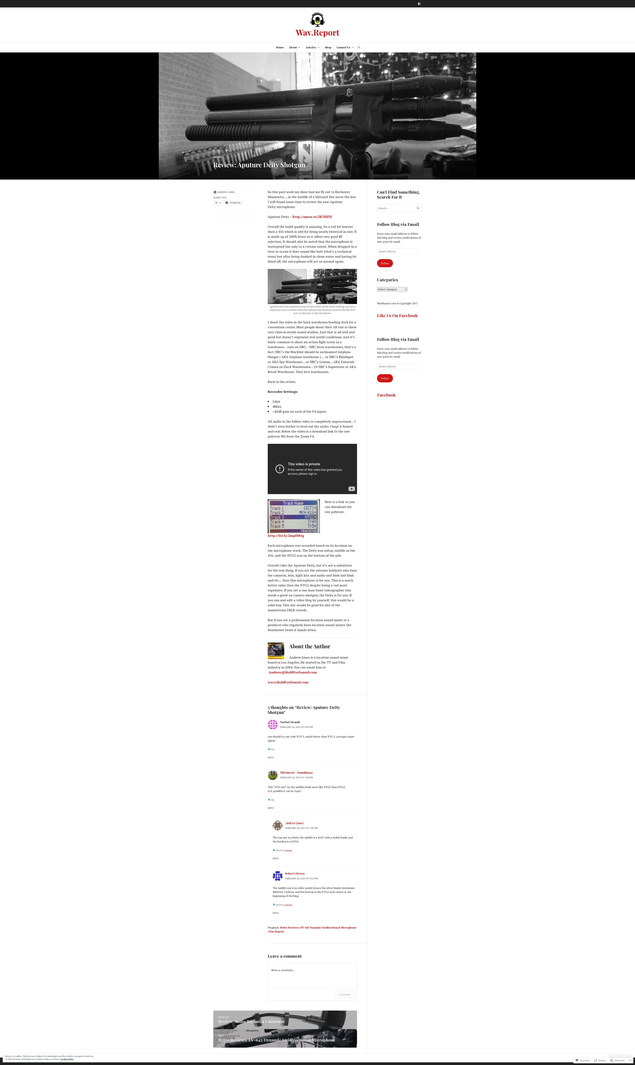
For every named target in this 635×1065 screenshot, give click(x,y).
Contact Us (343, 47)
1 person (288, 850)
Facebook (386, 394)
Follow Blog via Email (398, 224)
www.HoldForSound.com (288, 682)
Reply (271, 757)
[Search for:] (399, 208)
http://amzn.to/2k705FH (312, 216)
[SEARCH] (359, 47)
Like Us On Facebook (397, 315)
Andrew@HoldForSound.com (293, 672)
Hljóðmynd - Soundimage (296, 772)
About (293, 47)
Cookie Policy (67, 1059)
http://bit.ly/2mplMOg (286, 535)
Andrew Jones (226, 192)
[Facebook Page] (419, 3)
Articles (311, 47)
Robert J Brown (295, 873)
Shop (328, 47)
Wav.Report (317, 32)
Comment (345, 994)
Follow (385, 263)
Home (280, 47)
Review (217, 157)
